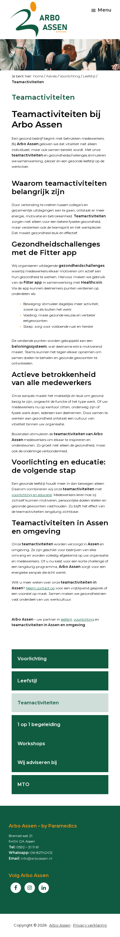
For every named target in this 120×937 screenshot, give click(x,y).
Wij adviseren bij (37, 762)
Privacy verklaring (90, 925)
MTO (23, 784)
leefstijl (66, 619)
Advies (51, 76)
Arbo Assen (59, 925)
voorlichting (84, 619)
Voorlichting (70, 76)
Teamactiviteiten (38, 703)
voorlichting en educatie (32, 495)
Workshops (31, 743)
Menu (104, 10)
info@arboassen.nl (36, 858)
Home (38, 76)
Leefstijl (89, 76)
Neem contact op (40, 588)
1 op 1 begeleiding (38, 724)
